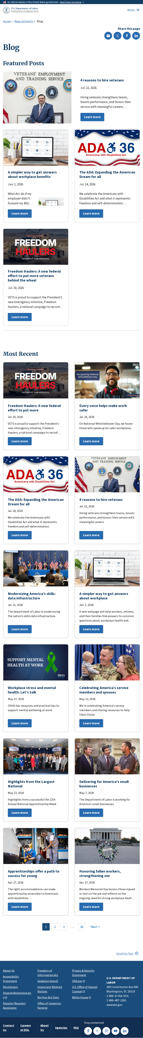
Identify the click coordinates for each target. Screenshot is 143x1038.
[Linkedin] (136, 36)
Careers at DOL (25, 1027)
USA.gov (77, 981)
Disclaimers (10, 987)
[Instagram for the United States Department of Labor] (106, 1031)
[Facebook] (127, 36)
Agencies (61, 1027)
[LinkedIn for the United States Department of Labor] (124, 1031)
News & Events (23, 21)
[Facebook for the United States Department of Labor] (88, 1031)
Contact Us (8, 1027)
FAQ (76, 1027)
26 (81, 927)
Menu (131, 10)
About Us (9, 970)
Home (7, 21)
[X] (117, 36)
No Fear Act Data (48, 997)
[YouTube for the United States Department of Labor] (115, 1031)
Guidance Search (47, 981)
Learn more (90, 118)
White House (80, 997)
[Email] (108, 36)
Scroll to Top (125, 953)
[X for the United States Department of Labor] (97, 1031)
